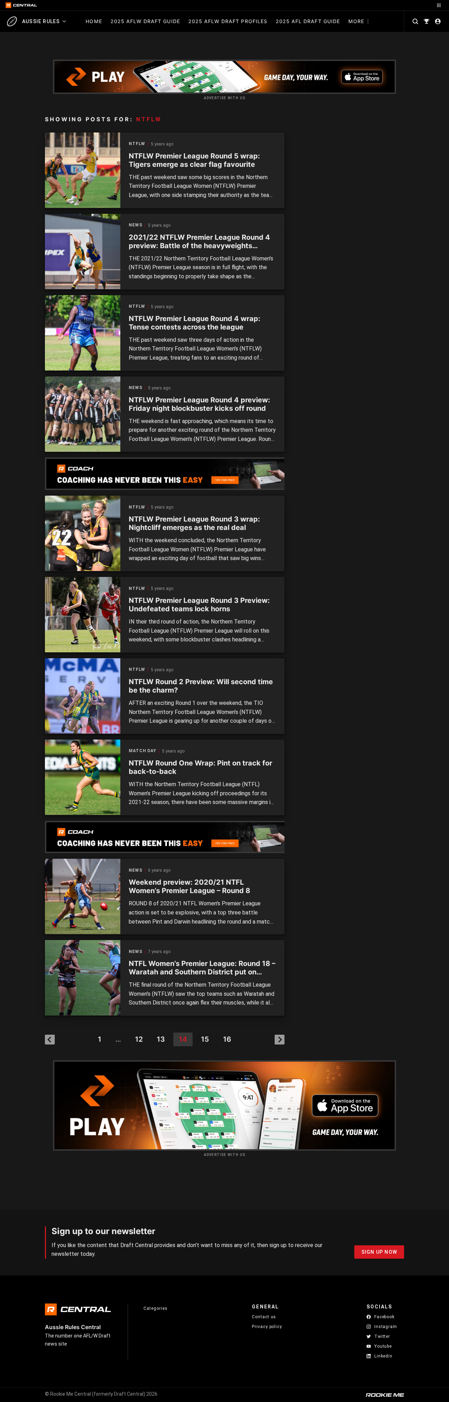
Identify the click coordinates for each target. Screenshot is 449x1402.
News (135, 225)
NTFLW (137, 144)
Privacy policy (267, 1326)
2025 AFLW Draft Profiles (227, 21)
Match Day (142, 751)
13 (161, 1039)
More (356, 21)
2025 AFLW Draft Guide (145, 21)
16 (227, 1039)
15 (205, 1039)
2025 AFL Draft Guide (308, 21)
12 (139, 1039)
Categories (155, 1308)
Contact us (264, 1316)
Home (94, 21)
